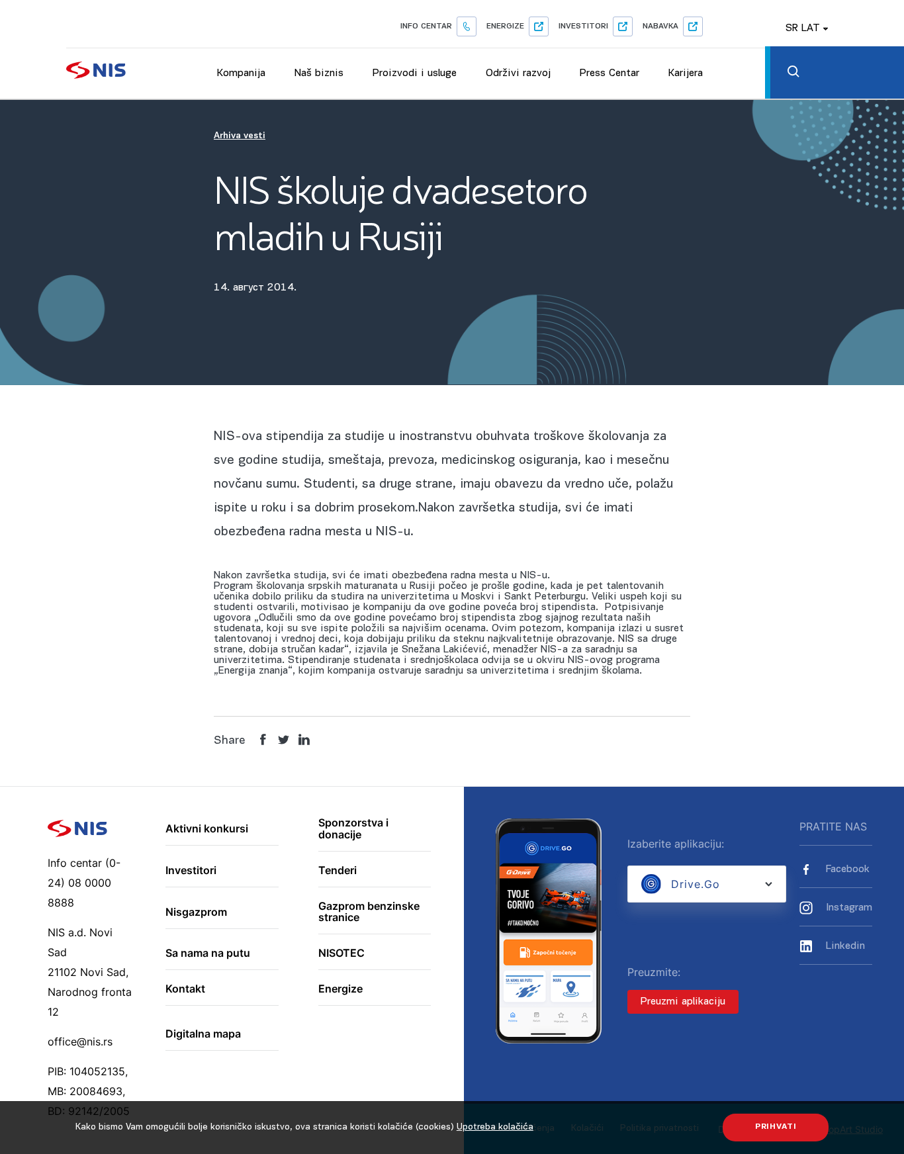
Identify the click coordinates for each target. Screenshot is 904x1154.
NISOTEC (341, 953)
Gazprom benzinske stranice (369, 912)
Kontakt (185, 989)
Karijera (685, 73)
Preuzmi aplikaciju (683, 1002)
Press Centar (609, 73)
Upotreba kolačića (495, 1127)
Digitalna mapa (203, 1034)
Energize (505, 26)
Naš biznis (318, 73)
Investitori (583, 26)
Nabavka (660, 26)
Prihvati (776, 1127)
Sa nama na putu (207, 953)
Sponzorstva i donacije (353, 828)
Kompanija (241, 73)
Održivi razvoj (518, 73)
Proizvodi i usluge (415, 73)
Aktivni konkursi (206, 829)
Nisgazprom (196, 912)
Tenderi (337, 871)
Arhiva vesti (239, 136)
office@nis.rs (80, 1041)
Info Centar (426, 26)
